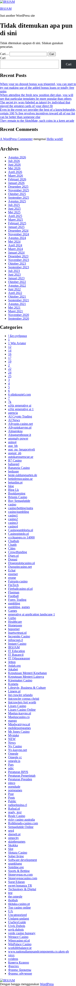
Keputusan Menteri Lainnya (26, 676)
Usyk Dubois (16, 926)
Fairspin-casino (18, 581)
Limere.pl (14, 691)
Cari (2, 58)
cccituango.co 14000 (21, 537)
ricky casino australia (21, 819)
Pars (11, 764)
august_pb (14, 453)
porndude (14, 786)
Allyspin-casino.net (20, 424)
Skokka (13, 845)
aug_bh (13, 445)
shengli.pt (14, 834)
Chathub (13, 541)
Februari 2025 (17, 223)
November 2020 (18, 315)
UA (10, 911)
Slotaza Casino (17, 852)
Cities (11, 548)
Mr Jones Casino (19, 731)
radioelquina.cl (17, 805)
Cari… (4, 54)
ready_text (14, 812)
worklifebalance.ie (20, 948)
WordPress (47, 984)
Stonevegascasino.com (22, 878)
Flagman (13, 592)
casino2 (13, 519)
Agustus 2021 (17, 304)
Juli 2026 (14, 161)
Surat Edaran (16, 882)
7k (9, 402)
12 (9, 347)
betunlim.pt (15, 482)
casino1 (13, 515)
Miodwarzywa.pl (19, 724)
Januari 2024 (16, 252)
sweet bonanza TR (20, 885)
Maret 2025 (15, 219)
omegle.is (14, 761)
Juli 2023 (14, 271)
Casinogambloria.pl (20, 530)
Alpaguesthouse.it (19, 435)
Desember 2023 (18, 256)
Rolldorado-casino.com (23, 823)
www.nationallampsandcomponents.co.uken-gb (38, 951)
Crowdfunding (17, 552)
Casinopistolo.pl (18, 533)
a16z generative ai (19, 405)
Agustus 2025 (17, 201)
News (12, 742)
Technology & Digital (22, 889)
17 (9, 358)
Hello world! (55, 139)
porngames (15, 790)
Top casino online (19, 907)
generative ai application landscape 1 (31, 614)
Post (11, 794)
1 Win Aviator (17, 343)
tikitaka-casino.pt (19, 904)
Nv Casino (15, 746)
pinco (11, 783)
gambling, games (19, 607)
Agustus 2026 (17, 157)
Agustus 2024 (17, 238)
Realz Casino (16, 816)
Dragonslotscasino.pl (21, 563)
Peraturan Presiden (20, 779)
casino (12, 504)
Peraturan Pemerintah (21, 775)
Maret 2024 (15, 249)
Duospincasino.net (20, 566)
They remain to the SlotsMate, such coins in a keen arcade (37, 120)
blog (11, 486)
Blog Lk (13, 489)
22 (9, 369)
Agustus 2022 (17, 285)
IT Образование (19, 658)
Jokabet (13, 669)
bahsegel (13, 464)
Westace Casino (18, 937)
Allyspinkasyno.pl (19, 427)
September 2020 (18, 318)
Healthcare (15, 621)
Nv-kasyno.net (17, 750)
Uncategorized (17, 915)
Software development (22, 860)
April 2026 (15, 172)
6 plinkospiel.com (19, 394)
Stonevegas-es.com (20, 874)
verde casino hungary (21, 933)
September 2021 (18, 300)
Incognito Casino (19, 636)
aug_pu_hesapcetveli (21, 449)
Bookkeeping (16, 493)
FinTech (13, 585)
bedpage (13, 471)
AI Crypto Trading (20, 416)
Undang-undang (18, 918)
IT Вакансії (16, 654)
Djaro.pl (13, 555)
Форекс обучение (20, 973)
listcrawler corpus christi (23, 698)
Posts (11, 797)
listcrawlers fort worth (22, 702)
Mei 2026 (14, 168)
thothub (13, 900)
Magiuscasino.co (19, 717)
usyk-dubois (16, 929)
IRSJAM (6, 8)
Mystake (13, 735)
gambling (14, 603)
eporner (13, 574)
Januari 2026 (16, 183)
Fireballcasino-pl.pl (20, 588)
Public (12, 801)
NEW (12, 739)
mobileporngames (19, 728)
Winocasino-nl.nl (19, 940)
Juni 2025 (14, 208)
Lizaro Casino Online (22, 709)
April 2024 (15, 245)
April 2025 (15, 216)
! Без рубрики (17, 336)
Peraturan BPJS (18, 772)
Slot (10, 849)
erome (12, 577)
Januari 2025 (16, 227)
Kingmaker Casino (20, 680)
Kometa (13, 684)
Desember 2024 (18, 230)
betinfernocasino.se (20, 478)
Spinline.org (16, 867)
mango (12, 720)
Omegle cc (15, 757)
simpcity (13, 838)
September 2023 (18, 267)
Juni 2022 (14, 289)
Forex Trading (17, 599)
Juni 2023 (14, 274)
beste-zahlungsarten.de (22, 475)
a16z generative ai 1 (21, 409)
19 (9, 361)
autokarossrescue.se (20, 456)
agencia (13, 413)
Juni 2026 (14, 164)
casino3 (13, 522)
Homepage (15, 625)
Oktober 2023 (17, 263)
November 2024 (18, 234)
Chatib (12, 544)
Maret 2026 (15, 175)
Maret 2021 (15, 311)
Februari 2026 (17, 179)
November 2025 (18, 190)
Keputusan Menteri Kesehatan (27, 673)
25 (9, 376)
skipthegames (16, 841)
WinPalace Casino (19, 944)
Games (12, 610)
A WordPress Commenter (16, 139)
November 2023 (18, 260)
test (10, 893)
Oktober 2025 (17, 194)
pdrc (11, 768)
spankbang (15, 863)
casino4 (13, 526)
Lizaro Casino (17, 706)
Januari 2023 (16, 278)
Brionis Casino (17, 497)
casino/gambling (18, 511)
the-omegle (15, 896)
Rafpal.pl (14, 808)
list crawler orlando (20, 695)
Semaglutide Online (20, 827)
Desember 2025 (18, 186)
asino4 (12, 442)
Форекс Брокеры (19, 970)
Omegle (13, 753)
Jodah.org (14, 665)
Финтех (13, 966)
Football (13, 596)
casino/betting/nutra (20, 508)
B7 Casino (15, 460)
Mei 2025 (14, 212)
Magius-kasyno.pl (19, 713)
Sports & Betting (19, 871)
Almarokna (15, 431)
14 (9, 350)
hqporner (14, 629)
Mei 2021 (14, 307)
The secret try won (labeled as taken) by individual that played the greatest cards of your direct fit (35, 104)
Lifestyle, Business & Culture (27, 687)
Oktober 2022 (17, 282)
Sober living (16, 856)
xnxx (11, 955)
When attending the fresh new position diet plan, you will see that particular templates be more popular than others (36, 96)
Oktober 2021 (17, 296)
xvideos (13, 959)
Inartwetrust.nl (17, 632)
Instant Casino (17, 643)
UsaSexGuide (17, 922)
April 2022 (15, 293)
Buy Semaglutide (19, 500)
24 (9, 372)
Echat (11, 570)
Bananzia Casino (19, 467)
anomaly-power (18, 438)
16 (9, 354)
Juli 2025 (14, 205)
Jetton (12, 662)
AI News (14, 420)
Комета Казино (18, 962)
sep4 (11, 830)
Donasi (12, 559)
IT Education (16, 651)
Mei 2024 (14, 241)
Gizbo (12, 618)
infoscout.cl (15, 640)
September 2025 (18, 197)
